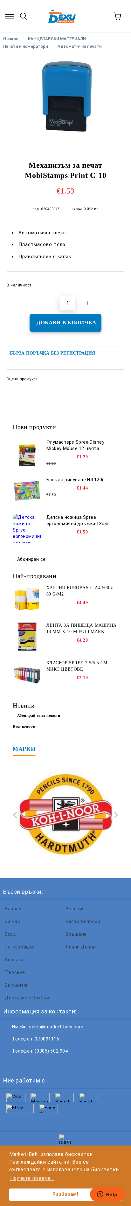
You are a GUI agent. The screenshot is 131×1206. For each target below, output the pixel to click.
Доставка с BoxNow (27, 997)
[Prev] (16, 815)
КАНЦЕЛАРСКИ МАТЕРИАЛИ (57, 38)
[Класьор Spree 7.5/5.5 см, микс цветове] (27, 674)
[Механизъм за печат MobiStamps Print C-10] (65, 102)
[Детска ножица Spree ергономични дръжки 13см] (27, 528)
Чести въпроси (83, 921)
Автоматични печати (79, 46)
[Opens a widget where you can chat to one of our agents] (107, 1195)
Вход (10, 934)
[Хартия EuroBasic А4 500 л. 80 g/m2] (27, 599)
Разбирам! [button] (65, 1194)
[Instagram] (39, 1064)
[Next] (114, 815)
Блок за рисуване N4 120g (75, 479)
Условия (75, 908)
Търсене (15, 972)
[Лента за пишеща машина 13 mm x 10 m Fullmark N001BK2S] (27, 636)
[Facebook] (11, 1064)
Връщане (76, 934)
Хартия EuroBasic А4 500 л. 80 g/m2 (81, 590)
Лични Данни (81, 946)
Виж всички (24, 727)
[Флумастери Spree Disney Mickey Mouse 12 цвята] (27, 453)
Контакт (14, 959)
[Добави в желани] (115, 282)
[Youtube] (53, 1064)
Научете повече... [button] (32, 1178)
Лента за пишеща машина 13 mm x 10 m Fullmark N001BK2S (81, 629)
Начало (13, 908)
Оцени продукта (22, 379)
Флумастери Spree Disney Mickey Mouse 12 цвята (75, 445)
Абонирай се (31, 559)
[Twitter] (25, 1064)
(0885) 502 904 (51, 1051)
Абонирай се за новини (38, 715)
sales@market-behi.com (56, 1026)
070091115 (47, 1038)
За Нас (12, 921)
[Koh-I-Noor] (65, 815)
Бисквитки (17, 985)
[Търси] (24, 16)
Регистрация (20, 946)
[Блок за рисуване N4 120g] (27, 490)
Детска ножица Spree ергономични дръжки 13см (77, 520)
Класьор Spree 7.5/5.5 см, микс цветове (77, 666)
